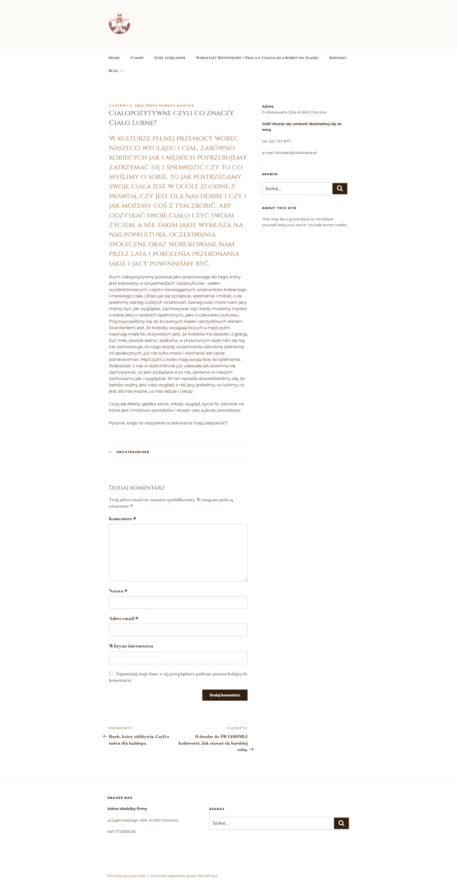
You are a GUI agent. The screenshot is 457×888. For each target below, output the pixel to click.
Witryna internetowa (131, 646)
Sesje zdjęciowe (170, 57)
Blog (113, 70)
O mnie (137, 57)
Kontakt (337, 57)
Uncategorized (133, 452)
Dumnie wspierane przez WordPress (184, 875)
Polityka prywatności (126, 875)
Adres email (123, 618)
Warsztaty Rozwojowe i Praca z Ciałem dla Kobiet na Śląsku (257, 57)
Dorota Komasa (176, 105)
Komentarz (122, 518)
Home (114, 57)
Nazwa (118, 591)
